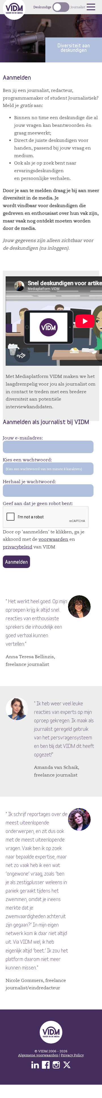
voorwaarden (53, 539)
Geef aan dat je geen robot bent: (38, 503)
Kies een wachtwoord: (27, 460)
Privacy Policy (72, 1055)
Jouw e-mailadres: (23, 438)
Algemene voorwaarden (38, 1055)
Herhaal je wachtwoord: (29, 481)
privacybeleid (17, 547)
